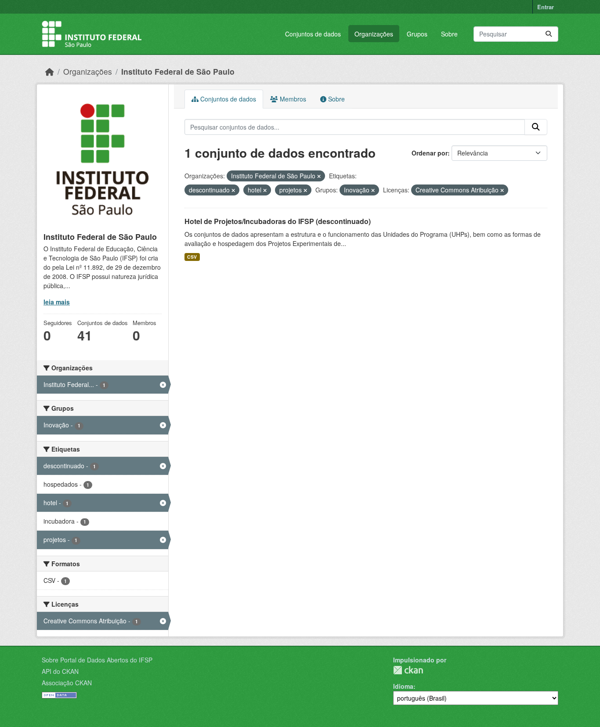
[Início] (49, 71)
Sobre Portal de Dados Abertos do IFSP (97, 659)
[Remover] (319, 176)
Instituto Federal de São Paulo (178, 71)
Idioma (403, 686)
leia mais (56, 301)
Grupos (417, 33)
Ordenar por (430, 152)
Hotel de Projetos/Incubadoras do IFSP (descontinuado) (277, 221)
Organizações (373, 33)
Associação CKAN (67, 682)
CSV (192, 256)
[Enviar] (548, 34)
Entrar (545, 7)
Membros (292, 98)
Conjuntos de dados (313, 33)
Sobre (449, 33)
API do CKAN (60, 671)
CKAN (408, 670)
